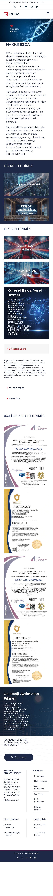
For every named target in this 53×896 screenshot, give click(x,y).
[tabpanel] (26, 369)
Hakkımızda (39, 776)
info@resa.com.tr (37, 2)
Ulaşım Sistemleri (9, 826)
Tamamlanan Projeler (39, 833)
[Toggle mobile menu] (48, 13)
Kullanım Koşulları (38, 808)
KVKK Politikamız (39, 800)
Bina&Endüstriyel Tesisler (12, 833)
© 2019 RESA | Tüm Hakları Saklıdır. (26, 853)
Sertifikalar (38, 794)
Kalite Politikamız (39, 787)
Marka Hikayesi (40, 781)
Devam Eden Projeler (40, 826)
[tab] (26, 349)
